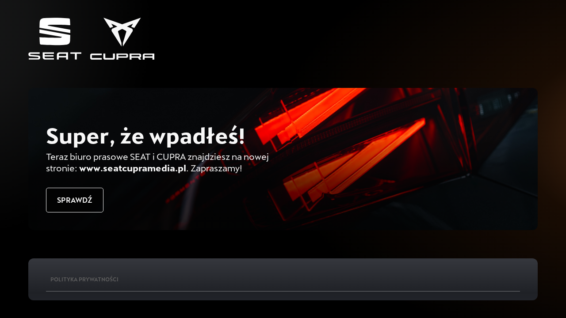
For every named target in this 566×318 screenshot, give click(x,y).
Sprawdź (74, 200)
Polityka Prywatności (84, 279)
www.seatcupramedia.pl (132, 168)
